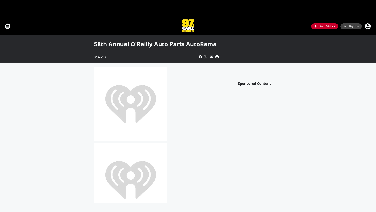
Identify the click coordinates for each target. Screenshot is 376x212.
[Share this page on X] (206, 57)
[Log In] (368, 26)
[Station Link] (188, 26)
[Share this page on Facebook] (200, 57)
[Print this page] (217, 57)
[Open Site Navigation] (8, 26)
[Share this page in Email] (211, 57)
